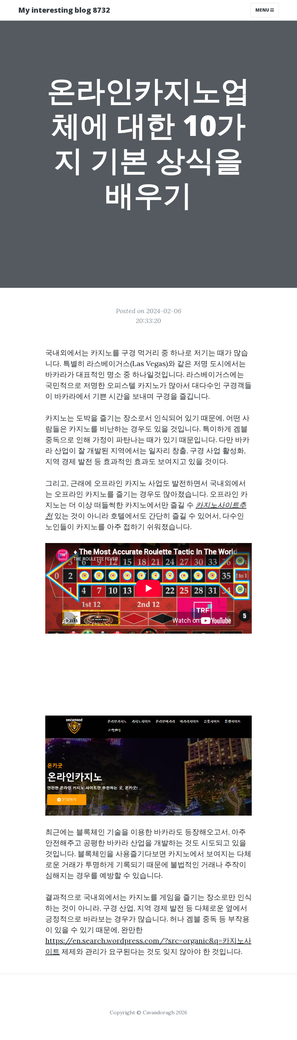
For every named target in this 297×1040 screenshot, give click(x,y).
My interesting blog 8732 (64, 10)
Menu (262, 10)
